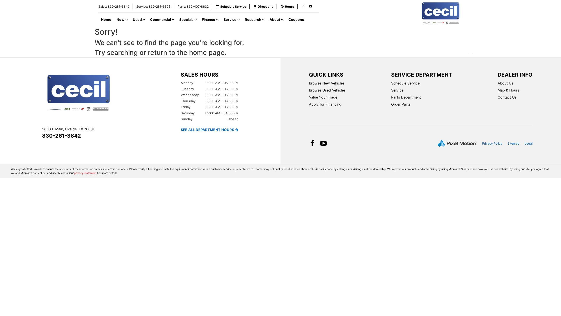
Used (138, 19)
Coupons (296, 19)
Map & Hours (508, 90)
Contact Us (507, 97)
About (275, 19)
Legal (529, 143)
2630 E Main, (68, 129)
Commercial (161, 19)
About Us (505, 83)
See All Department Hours (207, 129)
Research (253, 19)
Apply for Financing (325, 104)
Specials (186, 19)
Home (106, 19)
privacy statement (85, 173)
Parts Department (406, 97)
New (121, 19)
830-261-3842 (61, 135)
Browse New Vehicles (326, 83)
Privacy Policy (492, 143)
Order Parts (400, 104)
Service (230, 19)
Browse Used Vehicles (327, 90)
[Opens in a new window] (303, 6)
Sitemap (513, 143)
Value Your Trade (323, 97)
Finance (209, 19)
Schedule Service (405, 83)
